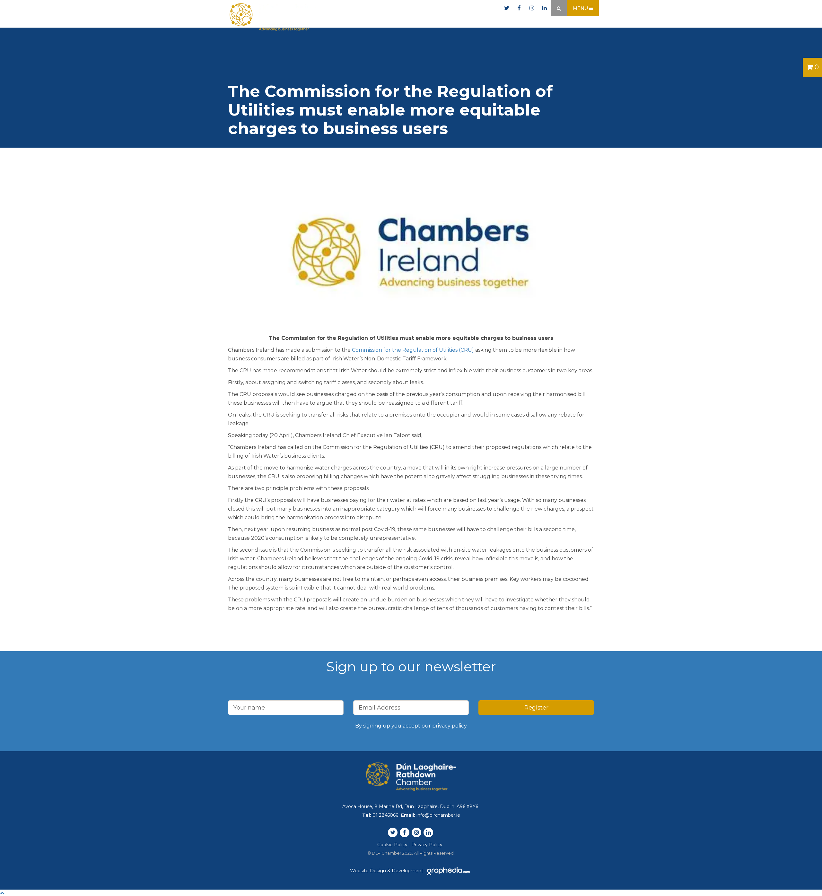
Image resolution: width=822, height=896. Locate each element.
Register (536, 707)
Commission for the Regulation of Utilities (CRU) (413, 350)
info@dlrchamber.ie (471, 8)
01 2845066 (418, 8)
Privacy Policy (426, 845)
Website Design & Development (387, 871)
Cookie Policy (392, 845)
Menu (581, 8)
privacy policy (449, 726)
